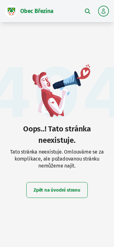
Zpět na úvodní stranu (57, 190)
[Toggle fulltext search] (87, 11)
